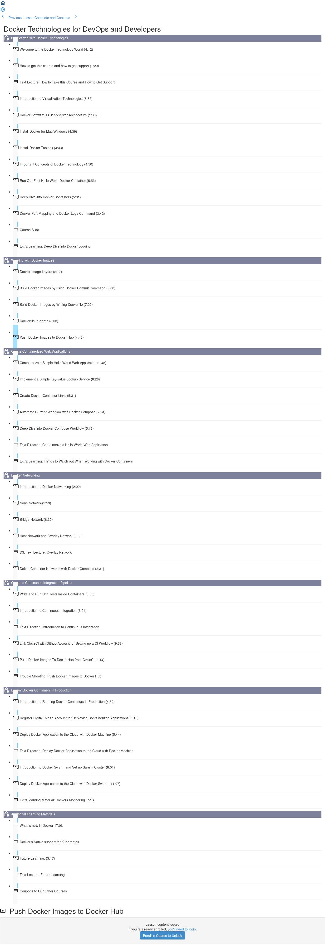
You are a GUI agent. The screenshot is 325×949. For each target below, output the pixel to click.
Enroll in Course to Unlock (162, 935)
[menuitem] (3, 11)
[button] (3, 4)
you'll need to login (182, 929)
